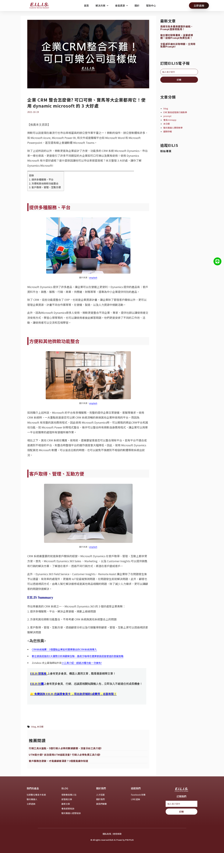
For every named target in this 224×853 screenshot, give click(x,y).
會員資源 (120, 5)
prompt (167, 116)
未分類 (40, 726)
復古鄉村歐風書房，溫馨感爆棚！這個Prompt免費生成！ (176, 36)
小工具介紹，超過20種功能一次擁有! (82, 663)
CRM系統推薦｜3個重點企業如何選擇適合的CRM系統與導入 (64, 649)
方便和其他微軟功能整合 (45, 183)
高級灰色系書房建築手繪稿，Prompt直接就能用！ (176, 28)
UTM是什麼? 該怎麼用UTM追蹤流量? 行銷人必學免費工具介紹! (64, 754)
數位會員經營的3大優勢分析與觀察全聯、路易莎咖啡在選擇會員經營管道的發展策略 (77, 656)
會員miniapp (169, 119)
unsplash (93, 277)
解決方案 (100, 5)
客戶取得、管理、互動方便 (46, 187)
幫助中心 (151, 5)
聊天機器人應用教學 (173, 127)
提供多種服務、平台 (42, 179)
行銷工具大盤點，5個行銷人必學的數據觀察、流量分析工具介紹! (65, 748)
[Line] (217, 261)
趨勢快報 (167, 131)
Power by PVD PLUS (125, 840)
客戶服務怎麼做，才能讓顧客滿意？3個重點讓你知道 (58, 761)
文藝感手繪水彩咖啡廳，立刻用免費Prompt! (178, 45)
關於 (137, 5)
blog (33, 726)
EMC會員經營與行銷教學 (175, 112)
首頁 (86, 5)
